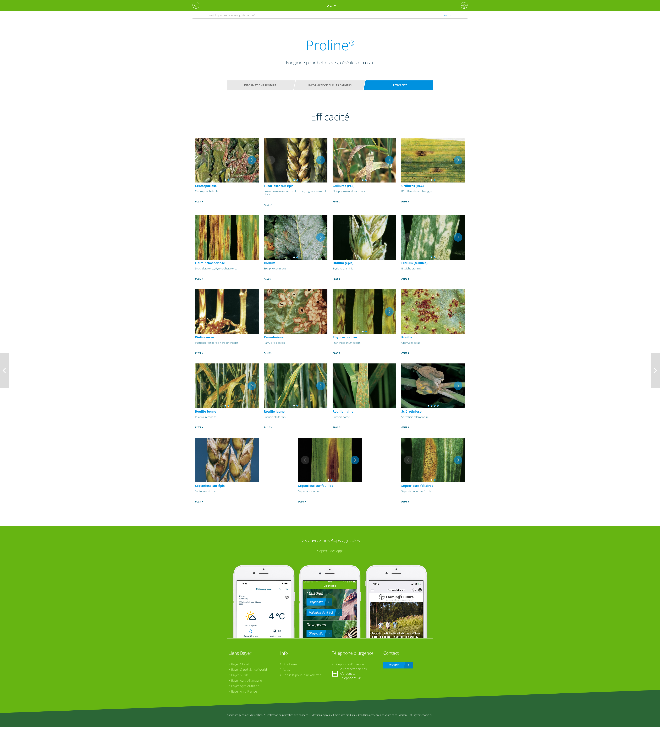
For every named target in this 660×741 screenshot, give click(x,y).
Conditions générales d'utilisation (244, 715)
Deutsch (447, 15)
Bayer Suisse (240, 675)
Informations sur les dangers (329, 85)
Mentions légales (321, 715)
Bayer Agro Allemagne (246, 680)
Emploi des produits (344, 715)
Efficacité (400, 85)
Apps (286, 669)
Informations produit (260, 85)
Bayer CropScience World (249, 669)
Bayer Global (240, 664)
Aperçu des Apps (331, 551)
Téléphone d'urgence (349, 664)
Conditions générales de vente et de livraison (382, 715)
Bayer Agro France (244, 691)
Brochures (290, 664)
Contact (393, 665)
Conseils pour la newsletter (302, 675)
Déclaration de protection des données (287, 715)
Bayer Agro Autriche (245, 686)
